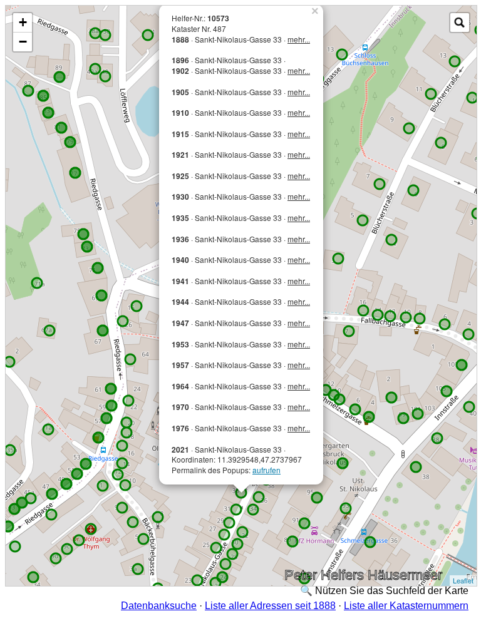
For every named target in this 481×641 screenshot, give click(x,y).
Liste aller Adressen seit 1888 (270, 605)
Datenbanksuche (159, 605)
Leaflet (463, 580)
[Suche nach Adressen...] (459, 22)
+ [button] (23, 22)
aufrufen (266, 469)
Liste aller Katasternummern (406, 605)
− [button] (23, 41)
